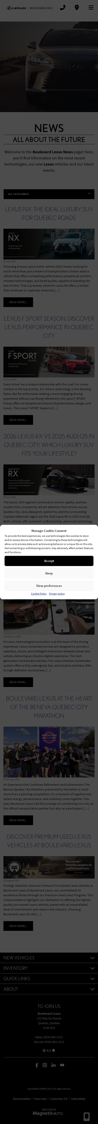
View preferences (49, 586)
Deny (49, 573)
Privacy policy (57, 593)
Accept (49, 561)
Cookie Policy (39, 593)
